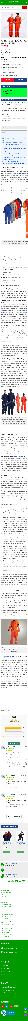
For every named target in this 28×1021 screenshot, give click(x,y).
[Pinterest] (11, 1006)
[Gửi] (24, 7)
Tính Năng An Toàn (8, 159)
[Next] (27, 843)
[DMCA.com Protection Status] (16, 1006)
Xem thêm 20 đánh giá (14, 816)
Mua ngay (20, 79)
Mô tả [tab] (4, 127)
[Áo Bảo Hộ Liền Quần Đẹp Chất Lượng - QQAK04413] (7, 753)
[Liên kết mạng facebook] (25, 1014)
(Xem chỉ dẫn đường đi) (15, 104)
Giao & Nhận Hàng (8, 990)
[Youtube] (2, 1006)
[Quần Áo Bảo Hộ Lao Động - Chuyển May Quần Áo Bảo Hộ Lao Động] (14, 2)
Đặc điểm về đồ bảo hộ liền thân (9, 152)
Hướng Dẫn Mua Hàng (9, 987)
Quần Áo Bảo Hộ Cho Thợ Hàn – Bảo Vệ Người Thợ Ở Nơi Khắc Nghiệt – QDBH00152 (21, 843)
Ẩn (7, 132)
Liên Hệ (5, 974)
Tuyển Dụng (6, 971)
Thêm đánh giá (14, 743)
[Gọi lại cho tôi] (25, 1011)
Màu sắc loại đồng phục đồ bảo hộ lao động (14, 157)
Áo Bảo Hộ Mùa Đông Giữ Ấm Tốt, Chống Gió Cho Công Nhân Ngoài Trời (7, 843)
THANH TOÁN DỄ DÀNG (11, 874)
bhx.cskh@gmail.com (11, 948)
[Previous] (1, 843)
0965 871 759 (5, 116)
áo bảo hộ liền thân (11, 656)
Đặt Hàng (7, 79)
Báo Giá (5, 847)
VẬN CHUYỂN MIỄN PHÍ (11, 863)
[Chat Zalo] (25, 1008)
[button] (2, 2)
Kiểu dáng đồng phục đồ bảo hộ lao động (13, 154)
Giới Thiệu (6, 965)
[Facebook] (6, 1006)
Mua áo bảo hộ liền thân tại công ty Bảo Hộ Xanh (13, 163)
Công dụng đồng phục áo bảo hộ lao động (12, 142)
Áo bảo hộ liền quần (18, 173)
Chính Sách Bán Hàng (9, 993)
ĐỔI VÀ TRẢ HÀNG (9, 869)
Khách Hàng (6, 968)
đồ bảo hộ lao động (19, 456)
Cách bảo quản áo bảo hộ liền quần (10, 161)
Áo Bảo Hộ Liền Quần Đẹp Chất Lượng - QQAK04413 (17, 753)
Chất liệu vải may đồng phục (10, 155)
